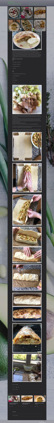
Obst (14, 384)
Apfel (13, 384)
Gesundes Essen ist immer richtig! (39, 403)
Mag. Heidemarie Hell (14, 4)
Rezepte (17, 384)
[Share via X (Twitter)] (14, 387)
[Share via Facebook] (12, 387)
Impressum (40, 422)
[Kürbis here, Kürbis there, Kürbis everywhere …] (14, 398)
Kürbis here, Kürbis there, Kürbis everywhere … (13, 403)
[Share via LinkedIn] (16, 387)
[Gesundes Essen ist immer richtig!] (40, 398)
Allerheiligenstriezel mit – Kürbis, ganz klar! (26, 403)
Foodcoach (11, 2)
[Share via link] (18, 387)
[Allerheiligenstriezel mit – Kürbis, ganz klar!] (27, 398)
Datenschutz (44, 422)
